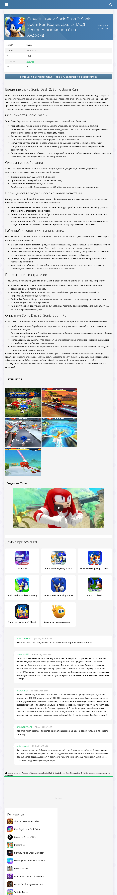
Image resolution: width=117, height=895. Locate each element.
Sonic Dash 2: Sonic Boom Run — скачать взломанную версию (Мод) (58, 76)
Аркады (30, 61)
